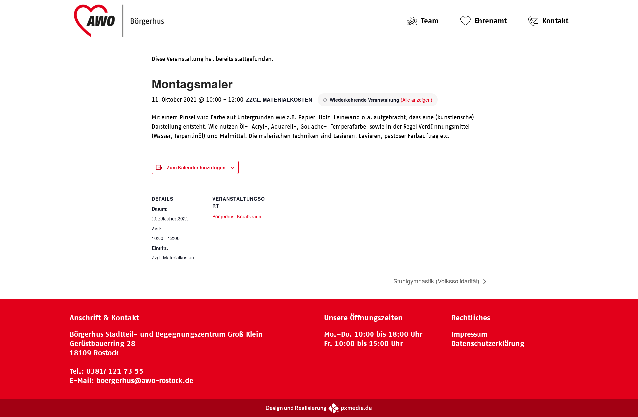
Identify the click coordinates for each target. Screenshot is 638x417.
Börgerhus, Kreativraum (237, 216)
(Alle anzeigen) (416, 99)
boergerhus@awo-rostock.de (144, 380)
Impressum (469, 334)
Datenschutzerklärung (487, 343)
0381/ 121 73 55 (114, 371)
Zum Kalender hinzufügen (196, 167)
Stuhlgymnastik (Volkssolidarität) (437, 280)
